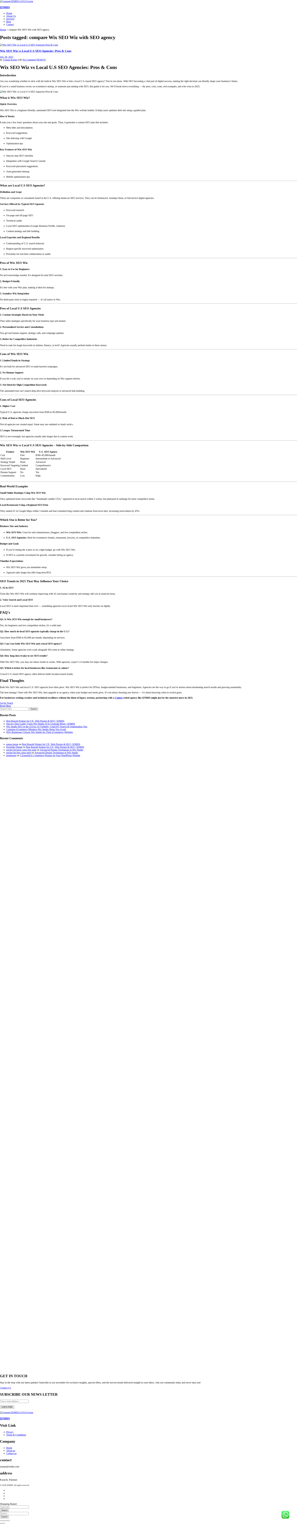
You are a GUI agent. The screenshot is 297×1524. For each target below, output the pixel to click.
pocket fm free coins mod (18, 752)
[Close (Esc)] (1, 1520)
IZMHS (5, 7)
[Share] (3, 1520)
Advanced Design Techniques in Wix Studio (61, 750)
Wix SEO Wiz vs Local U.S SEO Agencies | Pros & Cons (35, 51)
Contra (118, 697)
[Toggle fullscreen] (6, 1520)
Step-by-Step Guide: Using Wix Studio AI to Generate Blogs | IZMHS (40, 723)
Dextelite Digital (14, 747)
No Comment (29, 59)
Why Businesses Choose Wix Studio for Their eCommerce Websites (39, 732)
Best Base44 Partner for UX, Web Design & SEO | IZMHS (35, 721)
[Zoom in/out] (8, 1520)
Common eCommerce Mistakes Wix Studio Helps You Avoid (36, 729)
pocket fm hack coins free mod (21, 750)
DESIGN (41, 59)
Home (3, 29)
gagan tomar (12, 744)
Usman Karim (10, 59)
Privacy (10, 1432)
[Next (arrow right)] (3, 1523)
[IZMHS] (16, 1)
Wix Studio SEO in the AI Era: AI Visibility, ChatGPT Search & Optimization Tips (46, 726)
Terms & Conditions (16, 1434)
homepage (11, 755)
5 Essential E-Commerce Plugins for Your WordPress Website (50, 755)
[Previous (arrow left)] (1, 1523)
